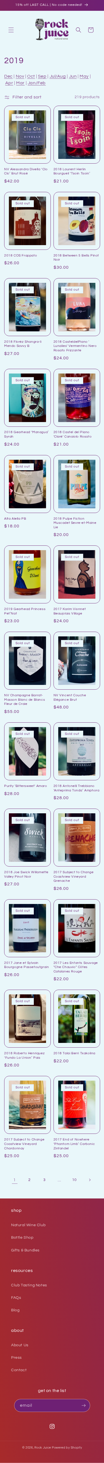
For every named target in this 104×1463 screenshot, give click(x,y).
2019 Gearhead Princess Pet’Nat (24, 611)
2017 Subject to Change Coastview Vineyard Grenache (74, 876)
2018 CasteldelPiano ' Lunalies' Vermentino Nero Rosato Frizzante (75, 346)
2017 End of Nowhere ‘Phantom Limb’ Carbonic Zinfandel (74, 1144)
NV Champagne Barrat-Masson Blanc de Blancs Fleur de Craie (24, 700)
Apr (9, 83)
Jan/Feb (37, 83)
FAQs (16, 1298)
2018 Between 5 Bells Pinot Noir (76, 258)
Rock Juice (43, 1447)
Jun (73, 76)
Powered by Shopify (67, 1447)
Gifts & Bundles (25, 1250)
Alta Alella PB (15, 518)
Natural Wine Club (28, 1225)
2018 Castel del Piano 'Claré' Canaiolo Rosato (73, 434)
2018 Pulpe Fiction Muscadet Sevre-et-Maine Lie (75, 523)
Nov (20, 76)
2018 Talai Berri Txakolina (75, 1053)
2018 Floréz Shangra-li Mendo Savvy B (22, 344)
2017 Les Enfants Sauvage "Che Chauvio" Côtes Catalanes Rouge (76, 967)
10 (74, 1180)
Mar (20, 83)
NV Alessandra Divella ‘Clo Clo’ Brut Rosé (26, 171)
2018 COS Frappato (20, 255)
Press (16, 1358)
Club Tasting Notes (29, 1285)
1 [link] (14, 1180)
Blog (15, 1310)
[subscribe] (84, 1405)
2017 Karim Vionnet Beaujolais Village (70, 611)
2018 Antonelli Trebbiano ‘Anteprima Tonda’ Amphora (77, 788)
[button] (11, 30)
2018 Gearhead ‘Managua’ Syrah (26, 434)
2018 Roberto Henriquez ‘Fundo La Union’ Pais (24, 1055)
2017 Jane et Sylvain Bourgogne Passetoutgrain (26, 965)
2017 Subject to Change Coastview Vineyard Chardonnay (24, 1144)
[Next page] (89, 1180)
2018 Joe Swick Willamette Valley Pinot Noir (26, 874)
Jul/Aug (58, 76)
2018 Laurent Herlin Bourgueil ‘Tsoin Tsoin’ (72, 171)
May (84, 76)
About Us (20, 1345)
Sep (42, 76)
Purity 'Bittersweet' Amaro (25, 786)
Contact (19, 1370)
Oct (31, 76)
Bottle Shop (22, 1238)
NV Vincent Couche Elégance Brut (70, 698)
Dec (8, 76)
